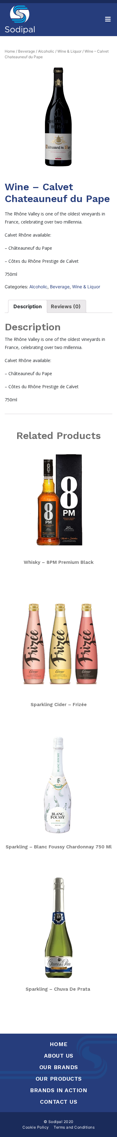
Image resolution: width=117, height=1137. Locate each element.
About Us (58, 1055)
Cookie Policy (35, 1127)
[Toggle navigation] (108, 19)
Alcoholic (46, 51)
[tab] (27, 306)
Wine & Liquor (69, 51)
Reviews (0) (66, 306)
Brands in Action (58, 1090)
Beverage (26, 51)
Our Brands (58, 1067)
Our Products (59, 1078)
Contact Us (58, 1101)
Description (27, 306)
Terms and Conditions (74, 1127)
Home (10, 51)
